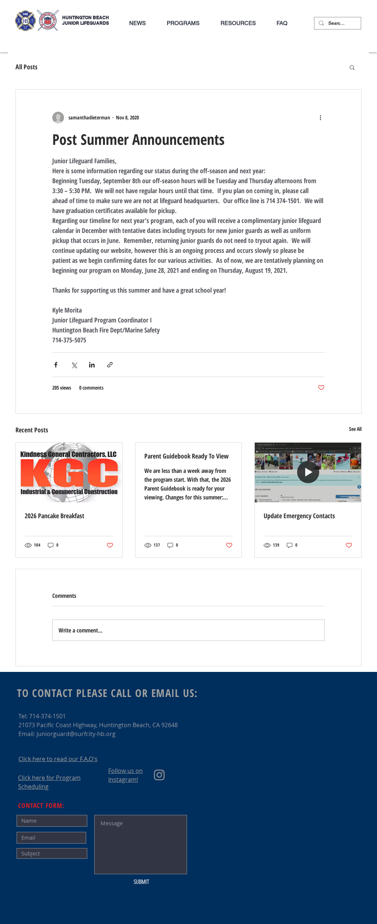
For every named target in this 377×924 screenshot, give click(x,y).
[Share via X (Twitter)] (73, 364)
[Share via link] (109, 364)
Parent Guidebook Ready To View (186, 455)
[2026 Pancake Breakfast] (69, 472)
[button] (183, 23)
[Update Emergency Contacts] (308, 472)
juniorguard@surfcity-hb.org (76, 734)
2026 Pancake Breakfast (54, 515)
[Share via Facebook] (55, 364)
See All (355, 428)
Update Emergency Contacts (299, 515)
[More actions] (320, 117)
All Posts (26, 66)
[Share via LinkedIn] (91, 364)
